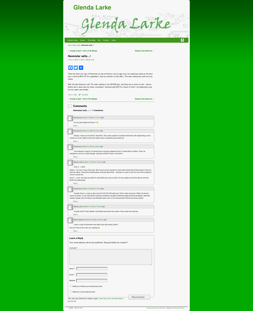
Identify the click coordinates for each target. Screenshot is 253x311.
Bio (99, 40)
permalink (85, 95)
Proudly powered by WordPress (156, 308)
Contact (106, 40)
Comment (73, 248)
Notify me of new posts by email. (83, 292)
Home (70, 45)
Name (72, 268)
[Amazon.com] (182, 40)
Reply (75, 126)
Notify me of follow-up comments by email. (87, 286)
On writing (91, 40)
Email (72, 274)
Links (114, 40)
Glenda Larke (92, 7)
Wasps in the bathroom (144, 51)
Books (82, 40)
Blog (74, 45)
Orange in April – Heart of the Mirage (82, 51)
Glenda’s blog (72, 40)
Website (72, 280)
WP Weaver (180, 308)
